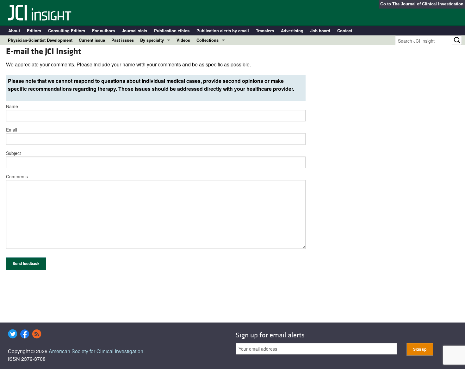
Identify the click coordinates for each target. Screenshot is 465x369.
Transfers (265, 31)
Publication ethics (171, 31)
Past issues (122, 40)
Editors (34, 31)
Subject (13, 153)
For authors (103, 31)
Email (11, 129)
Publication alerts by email (222, 31)
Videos (183, 40)
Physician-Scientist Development (40, 40)
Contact (344, 31)
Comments (17, 176)
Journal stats (134, 31)
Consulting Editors (66, 31)
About (14, 31)
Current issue (92, 40)
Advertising (292, 31)
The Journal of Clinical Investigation (427, 4)
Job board (320, 31)
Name (12, 106)
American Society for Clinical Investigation (96, 351)
